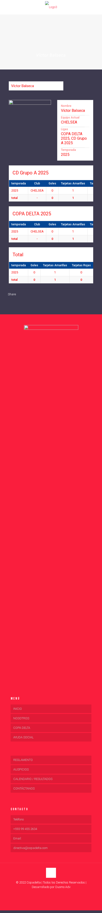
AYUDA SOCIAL (23, 737)
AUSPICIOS (21, 769)
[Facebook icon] (46, 894)
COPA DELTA (21, 728)
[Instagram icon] (56, 894)
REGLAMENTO (23, 760)
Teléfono (18, 819)
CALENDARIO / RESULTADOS (32, 779)
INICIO (17, 709)
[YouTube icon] (51, 894)
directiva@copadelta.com (30, 848)
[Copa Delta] (51, 7)
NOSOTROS (21, 718)
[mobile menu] (6, 7)
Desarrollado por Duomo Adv (51, 887)
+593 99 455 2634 (25, 829)
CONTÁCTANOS (24, 788)
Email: (17, 838)
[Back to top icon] (51, 873)
